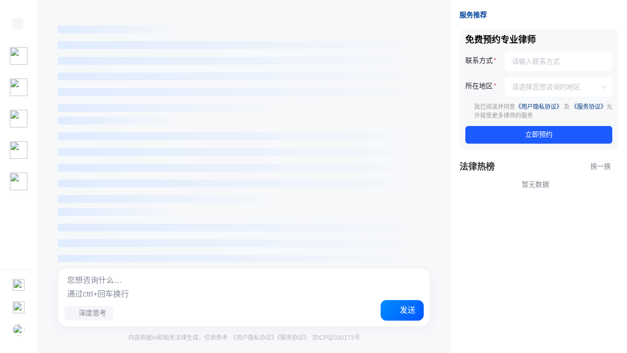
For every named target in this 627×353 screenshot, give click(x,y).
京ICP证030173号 (335, 337)
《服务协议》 (293, 337)
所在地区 (479, 86)
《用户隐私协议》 (253, 337)
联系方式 (479, 60)
